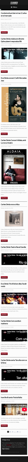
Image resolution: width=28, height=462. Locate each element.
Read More (4, 32)
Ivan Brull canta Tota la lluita (11, 397)
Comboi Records (14, 9)
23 (17, 431)
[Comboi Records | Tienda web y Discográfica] (14, 2)
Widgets (9, 445)
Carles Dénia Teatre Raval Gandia (13, 247)
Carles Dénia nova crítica (10, 204)
